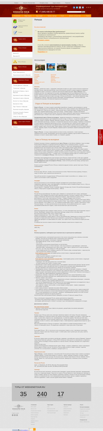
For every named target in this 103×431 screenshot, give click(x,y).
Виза (35, 79)
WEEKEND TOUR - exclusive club (21, 9)
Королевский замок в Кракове (21, 98)
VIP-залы (82, 413)
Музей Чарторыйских (19, 72)
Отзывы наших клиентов (36, 410)
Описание (36, 74)
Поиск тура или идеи (51, 412)
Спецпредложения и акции (52, 410)
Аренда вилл (66, 412)
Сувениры (36, 83)
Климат (36, 77)
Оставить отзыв (44, 2)
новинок (60, 394)
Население (53, 74)
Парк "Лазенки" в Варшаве (20, 106)
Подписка (67, 2)
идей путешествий (42, 394)
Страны (16, 2)
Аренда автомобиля (68, 408)
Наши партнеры (34, 416)
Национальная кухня (39, 82)
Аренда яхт (66, 406)
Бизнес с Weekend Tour (84, 421)
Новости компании (35, 412)
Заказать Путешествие (29, 2)
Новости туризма (34, 414)
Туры (48, 406)
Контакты (33, 424)
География (37, 76)
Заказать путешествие (75, 16)
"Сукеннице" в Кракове (19, 88)
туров (23, 394)
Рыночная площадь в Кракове (21, 109)
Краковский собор (18, 103)
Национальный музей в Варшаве (22, 75)
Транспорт (53, 80)
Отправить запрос (43, 40)
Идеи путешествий (51, 408)
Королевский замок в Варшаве (21, 95)
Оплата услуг (82, 417)
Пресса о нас (33, 408)
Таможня (53, 79)
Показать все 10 (38, 71)
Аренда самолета (67, 410)
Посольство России (55, 82)
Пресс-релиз (33, 406)
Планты (15, 127)
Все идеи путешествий (39, 27)
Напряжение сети (55, 77)
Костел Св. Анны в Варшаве (20, 101)
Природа (53, 76)
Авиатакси (66, 414)
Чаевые (36, 80)
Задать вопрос (56, 2)
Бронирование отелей (84, 415)
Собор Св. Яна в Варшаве (20, 116)
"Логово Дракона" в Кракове (20, 85)
